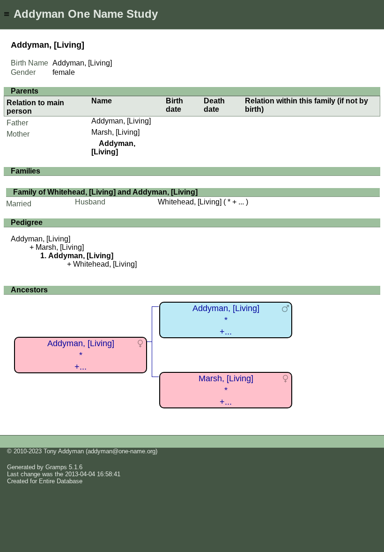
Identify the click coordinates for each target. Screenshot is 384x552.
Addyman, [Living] (121, 121)
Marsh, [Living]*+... (226, 390)
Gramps (56, 467)
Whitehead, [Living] (190, 202)
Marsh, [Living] (115, 132)
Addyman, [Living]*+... (80, 355)
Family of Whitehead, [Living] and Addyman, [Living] (105, 192)
